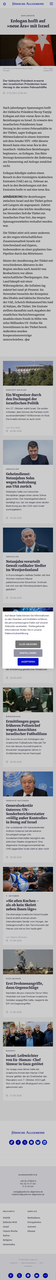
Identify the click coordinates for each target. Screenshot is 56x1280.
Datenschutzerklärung (16, 633)
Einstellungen (28, 653)
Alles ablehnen (28, 644)
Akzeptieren (28, 661)
